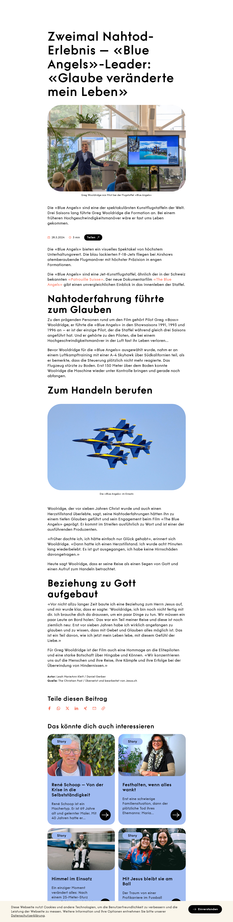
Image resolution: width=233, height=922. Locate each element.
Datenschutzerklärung (28, 916)
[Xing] (85, 708)
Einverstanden (208, 909)
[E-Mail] (94, 708)
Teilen (91, 237)
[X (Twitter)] (67, 708)
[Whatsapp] (58, 708)
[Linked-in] (76, 708)
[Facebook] (49, 708)
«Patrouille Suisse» (85, 279)
